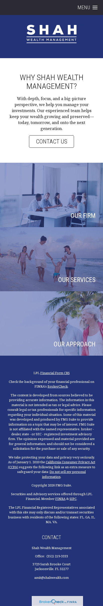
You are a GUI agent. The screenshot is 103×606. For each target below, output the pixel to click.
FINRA (60, 498)
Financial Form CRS (55, 373)
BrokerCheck (58, 386)
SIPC (73, 498)
